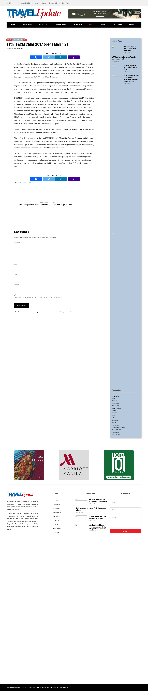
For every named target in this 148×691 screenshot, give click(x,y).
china (19, 182)
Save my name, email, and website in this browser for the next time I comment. (38, 298)
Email (16, 274)
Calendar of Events (54, 3)
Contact (44, 3)
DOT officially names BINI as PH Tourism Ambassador (130, 49)
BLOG (103, 24)
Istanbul (24, 182)
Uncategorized (116, 434)
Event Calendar (116, 408)
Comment (17, 242)
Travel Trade (27, 24)
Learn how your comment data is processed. (56, 312)
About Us (37, 3)
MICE (113, 418)
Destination (43, 24)
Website (16, 285)
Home (13, 24)
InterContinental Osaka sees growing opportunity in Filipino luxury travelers (131, 78)
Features (114, 413)
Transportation (60, 24)
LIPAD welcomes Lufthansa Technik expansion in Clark (123, 58)
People (131, 24)
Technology (77, 24)
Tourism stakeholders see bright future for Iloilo (131, 67)
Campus (114, 401)
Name (16, 264)
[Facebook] (36, 57)
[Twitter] (49, 57)
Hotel (113, 415)
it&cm (30, 182)
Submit (125, 531)
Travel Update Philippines (15, 48)
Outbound (115, 420)
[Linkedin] (61, 57)
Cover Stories (66, 3)
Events (91, 24)
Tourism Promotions (118, 427)
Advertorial (115, 396)
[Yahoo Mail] (74, 57)
